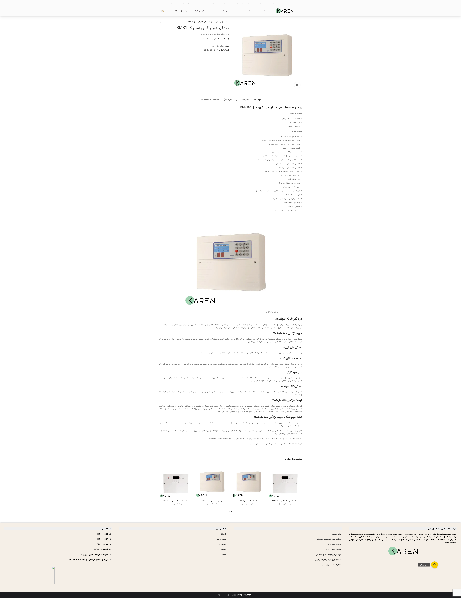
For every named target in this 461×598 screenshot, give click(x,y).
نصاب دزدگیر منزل (200, 3)
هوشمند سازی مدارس (333, 549)
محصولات (252, 11)
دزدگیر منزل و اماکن (213, 3)
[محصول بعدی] (160, 22)
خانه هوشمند (289, 3)
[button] (434, 564)
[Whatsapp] (219, 595)
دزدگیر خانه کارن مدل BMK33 (249, 501)
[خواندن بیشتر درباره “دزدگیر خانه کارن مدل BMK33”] (233, 474)
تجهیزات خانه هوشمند (276, 3)
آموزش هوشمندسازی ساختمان (244, 3)
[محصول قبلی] (165, 22)
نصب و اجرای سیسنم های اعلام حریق (328, 559)
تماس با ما (199, 11)
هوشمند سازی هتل (334, 544)
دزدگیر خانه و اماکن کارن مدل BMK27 (285, 501)
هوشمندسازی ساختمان (261, 3)
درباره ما (213, 11)
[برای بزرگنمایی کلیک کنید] (297, 85)
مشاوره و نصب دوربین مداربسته (330, 564)
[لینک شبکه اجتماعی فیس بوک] (217, 50)
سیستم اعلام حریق (187, 3)
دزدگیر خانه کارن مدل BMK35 (212, 501)
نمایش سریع (270, 479)
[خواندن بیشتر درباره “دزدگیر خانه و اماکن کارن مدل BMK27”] (270, 474)
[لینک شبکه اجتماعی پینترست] (211, 50)
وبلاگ (224, 11)
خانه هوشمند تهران (227, 3)
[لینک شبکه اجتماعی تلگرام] (205, 50)
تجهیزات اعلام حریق (173, 3)
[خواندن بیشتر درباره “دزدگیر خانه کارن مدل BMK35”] (197, 474)
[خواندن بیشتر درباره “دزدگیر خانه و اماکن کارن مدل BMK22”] (161, 474)
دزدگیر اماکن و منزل (217, 22)
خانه (264, 11)
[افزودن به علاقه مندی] (270, 468)
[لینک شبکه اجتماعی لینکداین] (208, 50)
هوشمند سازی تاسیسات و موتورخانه (329, 539)
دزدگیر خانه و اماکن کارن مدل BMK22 (176, 501)
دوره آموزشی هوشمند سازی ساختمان (328, 554)
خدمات (237, 11)
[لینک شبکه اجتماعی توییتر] (214, 50)
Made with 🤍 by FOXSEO (242, 595)
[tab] (257, 98)
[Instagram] (224, 595)
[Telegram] (228, 595)
